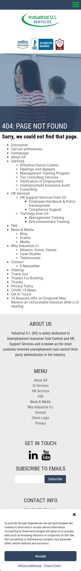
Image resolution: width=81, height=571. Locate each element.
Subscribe (55, 479)
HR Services (20, 193)
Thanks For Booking (27, 278)
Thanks (17, 282)
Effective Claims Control (39, 165)
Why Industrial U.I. (25, 246)
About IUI (18, 157)
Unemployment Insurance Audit (45, 185)
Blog (23, 234)
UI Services (41, 386)
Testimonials (30, 258)
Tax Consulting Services (39, 177)
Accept (40, 556)
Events (25, 238)
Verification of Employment (41, 181)
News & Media (22, 230)
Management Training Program (45, 173)
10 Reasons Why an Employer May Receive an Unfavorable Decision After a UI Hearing (45, 302)
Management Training (46, 217)
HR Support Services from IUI (43, 197)
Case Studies (30, 254)
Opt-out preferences (30, 565)
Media (25, 242)
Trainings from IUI (34, 213)
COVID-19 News (23, 290)
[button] (74, 514)
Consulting (28, 189)
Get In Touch (21, 294)
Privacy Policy (52, 565)
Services (17, 161)
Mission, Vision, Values (38, 250)
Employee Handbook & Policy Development (52, 203)
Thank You (19, 274)
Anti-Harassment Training (49, 222)
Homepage (19, 153)
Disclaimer (19, 145)
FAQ (14, 226)
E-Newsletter (30, 266)
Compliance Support (45, 209)
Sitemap (17, 270)
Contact (17, 262)
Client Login (40, 418)
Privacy (40, 423)
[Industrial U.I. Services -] (40, 26)
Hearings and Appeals (37, 169)
